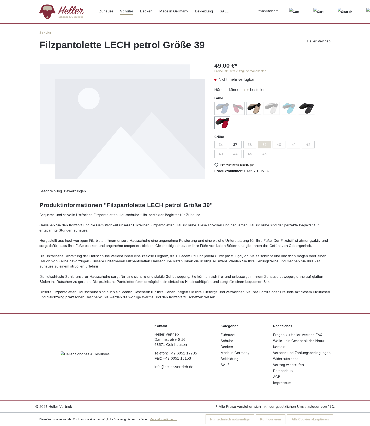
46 (264, 154)
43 (221, 154)
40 (279, 144)
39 (264, 144)
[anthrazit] (306, 108)
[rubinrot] (222, 123)
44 (235, 154)
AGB (276, 377)
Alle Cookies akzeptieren (310, 419)
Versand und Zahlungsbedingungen (302, 353)
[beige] (254, 108)
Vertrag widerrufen (288, 365)
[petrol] (288, 108)
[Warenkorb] (318, 11)
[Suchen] (345, 11)
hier (246, 90)
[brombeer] (238, 108)
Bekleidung (229, 359)
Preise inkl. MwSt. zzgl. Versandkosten (240, 71)
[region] (122, 121)
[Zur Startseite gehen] (61, 11)
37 (235, 144)
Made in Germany (235, 353)
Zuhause (228, 335)
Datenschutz (283, 371)
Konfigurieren (270, 419)
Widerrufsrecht (285, 359)
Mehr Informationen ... (163, 419)
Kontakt (279, 347)
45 (250, 154)
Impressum (282, 383)
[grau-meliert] (271, 108)
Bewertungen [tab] (75, 191)
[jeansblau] (222, 108)
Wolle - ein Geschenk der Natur (299, 341)
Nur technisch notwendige (229, 419)
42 (308, 144)
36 (221, 144)
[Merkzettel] (294, 11)
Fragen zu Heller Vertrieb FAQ (297, 335)
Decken (227, 347)
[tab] (50, 191)
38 (250, 144)
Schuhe (227, 341)
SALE (225, 365)
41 (293, 144)
